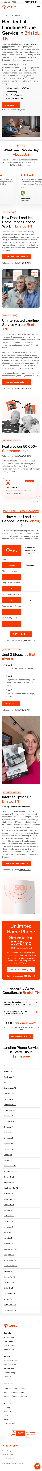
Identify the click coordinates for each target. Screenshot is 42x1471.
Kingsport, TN (9, 1205)
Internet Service (10, 1369)
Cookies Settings (8, 1458)
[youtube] (17, 1445)
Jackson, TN (8, 1193)
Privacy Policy (6, 1451)
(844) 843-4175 (24, 263)
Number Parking (9, 1373)
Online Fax (7, 1376)
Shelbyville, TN (9, 1293)
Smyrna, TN (8, 1299)
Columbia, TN (8, 1116)
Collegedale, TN (10, 1105)
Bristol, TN (7, 1082)
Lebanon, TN (8, 1221)
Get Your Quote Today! (21, 1036)
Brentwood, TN (9, 1077)
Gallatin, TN (8, 1160)
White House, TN (10, 1310)
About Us (7, 1411)
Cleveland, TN (9, 1099)
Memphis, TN (8, 1243)
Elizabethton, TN (10, 1143)
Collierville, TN (9, 1110)
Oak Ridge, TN (9, 1282)
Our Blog (7, 1407)
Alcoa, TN (7, 1066)
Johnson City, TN (10, 1199)
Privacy (6, 1419)
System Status (9, 1337)
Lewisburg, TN (9, 1227)
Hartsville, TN (9, 1182)
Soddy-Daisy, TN (10, 1304)
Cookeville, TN (9, 1121)
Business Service (10, 1365)
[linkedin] (14, 1445)
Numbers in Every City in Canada (15, 1396)
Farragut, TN (8, 1149)
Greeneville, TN (9, 1177)
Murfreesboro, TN (10, 1266)
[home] (9, 7)
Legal (6, 1415)
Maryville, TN (8, 1238)
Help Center (8, 1341)
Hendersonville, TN (11, 1188)
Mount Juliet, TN (10, 1260)
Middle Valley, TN (10, 1249)
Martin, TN (7, 1232)
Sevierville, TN (9, 1288)
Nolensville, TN (9, 1277)
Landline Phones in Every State (15, 1388)
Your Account (9, 1345)
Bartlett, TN (8, 1071)
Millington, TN (9, 1255)
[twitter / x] (10, 1445)
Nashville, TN (8, 1271)
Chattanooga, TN (10, 1088)
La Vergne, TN (9, 1216)
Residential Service (11, 1361)
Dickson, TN (8, 1132)
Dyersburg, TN (9, 1138)
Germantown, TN (10, 1166)
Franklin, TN (8, 1155)
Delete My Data (9, 1423)
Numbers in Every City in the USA (15, 1392)
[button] (38, 7)
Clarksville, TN (9, 1093)
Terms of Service (8, 1455)
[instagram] (7, 1445)
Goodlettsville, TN (10, 1171)
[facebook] (3, 1445)
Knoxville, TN (8, 1210)
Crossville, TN (9, 1127)
